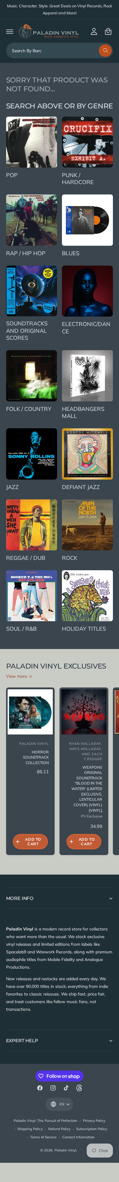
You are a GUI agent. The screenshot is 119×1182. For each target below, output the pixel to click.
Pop (12, 175)
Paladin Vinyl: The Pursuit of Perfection (45, 1121)
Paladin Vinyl (65, 1150)
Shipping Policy (29, 1129)
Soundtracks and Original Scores (27, 330)
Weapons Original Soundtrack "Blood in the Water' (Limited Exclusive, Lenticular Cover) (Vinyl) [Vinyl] (86, 789)
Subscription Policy (91, 1129)
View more (16, 676)
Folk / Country (28, 408)
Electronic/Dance (86, 328)
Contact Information (78, 1137)
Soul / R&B (21, 628)
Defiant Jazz (81, 487)
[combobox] (59, 50)
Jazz (12, 487)
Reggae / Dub (25, 557)
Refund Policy (59, 1129)
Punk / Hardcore (78, 179)
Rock (69, 557)
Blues (70, 253)
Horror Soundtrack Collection (36, 757)
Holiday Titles (84, 628)
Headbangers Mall (83, 412)
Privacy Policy (94, 1121)
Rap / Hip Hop (25, 253)
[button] (9, 31)
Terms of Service (43, 1137)
